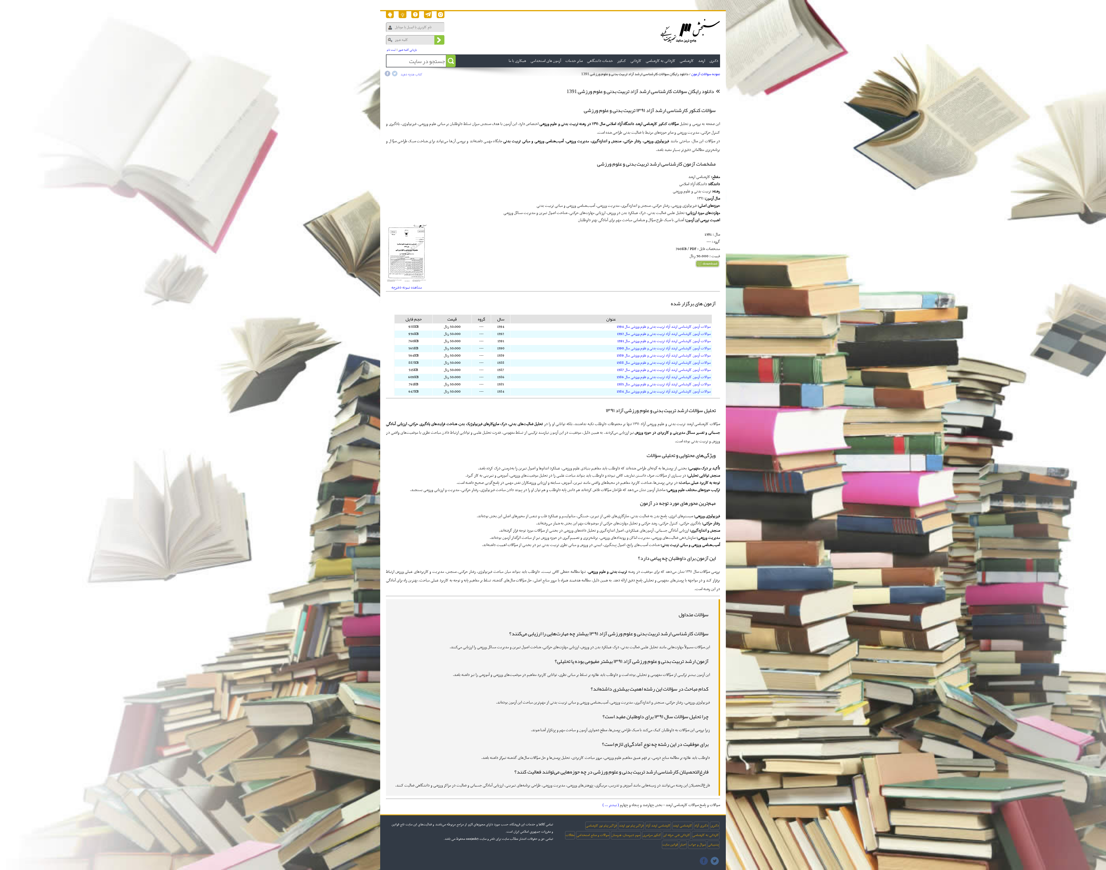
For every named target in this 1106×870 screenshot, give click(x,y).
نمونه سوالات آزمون (705, 74)
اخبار (683, 845)
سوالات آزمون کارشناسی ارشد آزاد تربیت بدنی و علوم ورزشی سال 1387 (664, 370)
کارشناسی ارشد (682, 826)
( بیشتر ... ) (611, 805)
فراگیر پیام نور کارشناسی (601, 826)
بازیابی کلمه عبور (407, 50)
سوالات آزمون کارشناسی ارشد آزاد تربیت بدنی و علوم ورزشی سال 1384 (664, 391)
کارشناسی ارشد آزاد (658, 826)
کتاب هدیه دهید (411, 74)
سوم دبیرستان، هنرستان (625, 835)
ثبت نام (391, 50)
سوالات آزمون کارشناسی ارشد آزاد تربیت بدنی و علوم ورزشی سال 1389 (664, 355)
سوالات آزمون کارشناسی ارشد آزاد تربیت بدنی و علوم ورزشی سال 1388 (664, 363)
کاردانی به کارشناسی (705, 835)
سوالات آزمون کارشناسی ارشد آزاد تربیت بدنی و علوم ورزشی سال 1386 (664, 377)
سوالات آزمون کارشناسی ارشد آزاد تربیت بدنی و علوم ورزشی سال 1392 (664, 334)
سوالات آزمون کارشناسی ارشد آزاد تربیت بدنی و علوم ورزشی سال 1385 (664, 384)
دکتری (715, 826)
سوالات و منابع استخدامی (593, 835)
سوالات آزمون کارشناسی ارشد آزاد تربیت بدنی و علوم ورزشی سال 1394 (664, 327)
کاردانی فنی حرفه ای (676, 835)
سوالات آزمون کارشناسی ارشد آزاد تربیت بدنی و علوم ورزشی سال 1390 (664, 348)
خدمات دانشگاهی (600, 61)
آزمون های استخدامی (546, 61)
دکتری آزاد (701, 826)
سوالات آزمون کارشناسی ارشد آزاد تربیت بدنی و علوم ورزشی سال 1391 (664, 341)
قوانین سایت (670, 845)
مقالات (570, 835)
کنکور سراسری (652, 835)
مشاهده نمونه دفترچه (406, 287)
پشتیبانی (713, 845)
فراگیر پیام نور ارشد (631, 826)
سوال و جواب (697, 845)
